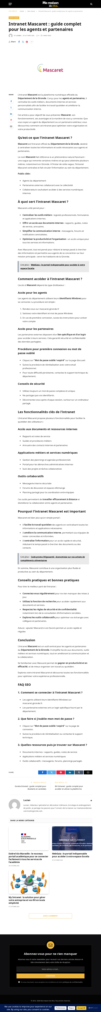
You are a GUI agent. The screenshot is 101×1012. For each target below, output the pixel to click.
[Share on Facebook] (19, 42)
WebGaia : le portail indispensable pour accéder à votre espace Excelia (70, 855)
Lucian (18, 35)
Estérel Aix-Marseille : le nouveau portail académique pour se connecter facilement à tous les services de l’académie (28, 858)
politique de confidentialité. (73, 982)
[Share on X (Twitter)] (23, 42)
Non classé (14, 18)
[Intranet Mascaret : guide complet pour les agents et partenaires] (50, 68)
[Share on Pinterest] (27, 42)
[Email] (11, 126)
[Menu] (10, 4)
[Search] (91, 4)
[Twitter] (11, 107)
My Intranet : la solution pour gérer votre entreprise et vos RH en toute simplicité (27, 900)
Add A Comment (50, 916)
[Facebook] (11, 101)
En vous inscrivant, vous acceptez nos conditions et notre (51, 982)
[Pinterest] (11, 120)
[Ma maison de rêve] (50, 4)
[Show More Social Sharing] (32, 42)
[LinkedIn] (11, 113)
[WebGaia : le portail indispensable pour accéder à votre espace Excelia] (72, 838)
